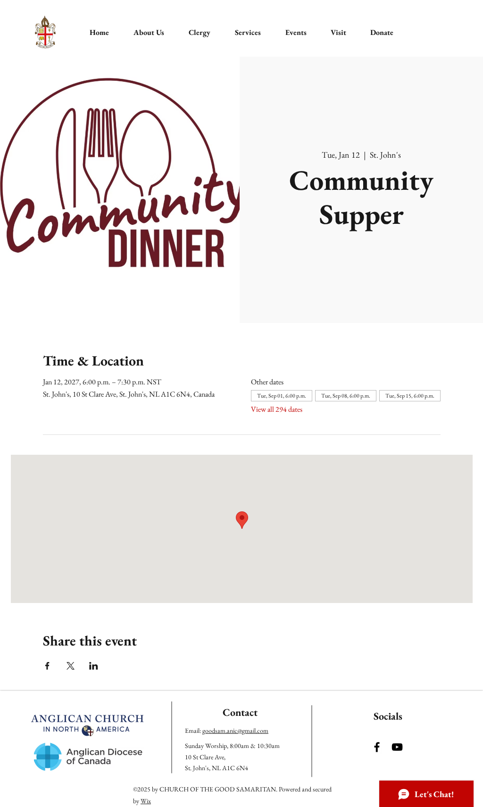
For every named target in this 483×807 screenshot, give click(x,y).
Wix (146, 801)
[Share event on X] (70, 666)
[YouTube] (397, 747)
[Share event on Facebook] (47, 666)
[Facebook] (376, 747)
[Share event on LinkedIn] (93, 666)
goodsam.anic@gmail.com (235, 730)
